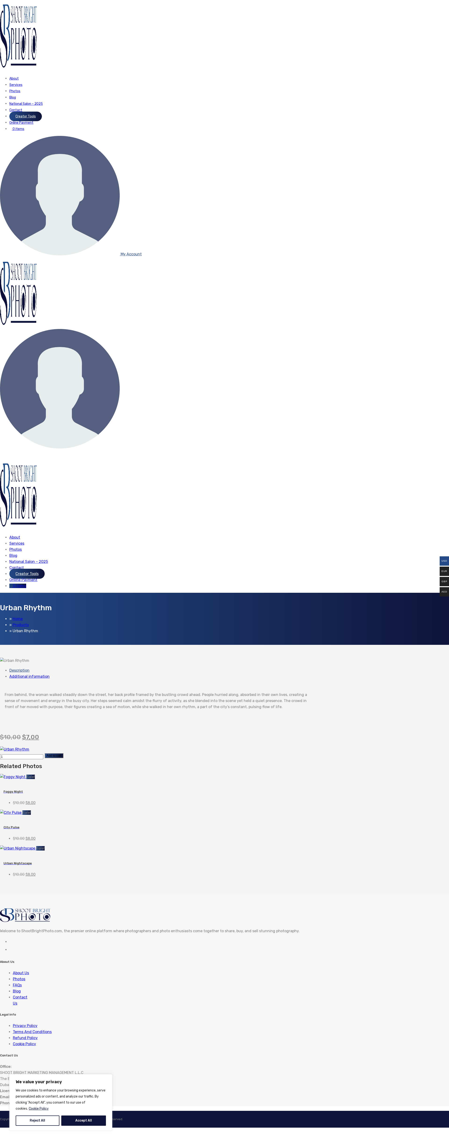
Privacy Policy (25, 1026)
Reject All (37, 1120)
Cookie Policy (39, 1109)
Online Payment (21, 123)
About (14, 79)
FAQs (17, 985)
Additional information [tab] (29, 676)
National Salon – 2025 (26, 104)
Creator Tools (25, 116)
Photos (14, 91)
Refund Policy (25, 1038)
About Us (21, 973)
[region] (60, 1102)
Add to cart (54, 755)
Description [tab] (19, 670)
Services (15, 85)
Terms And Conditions (32, 1032)
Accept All (83, 1120)
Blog (12, 97)
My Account (131, 254)
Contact (15, 110)
